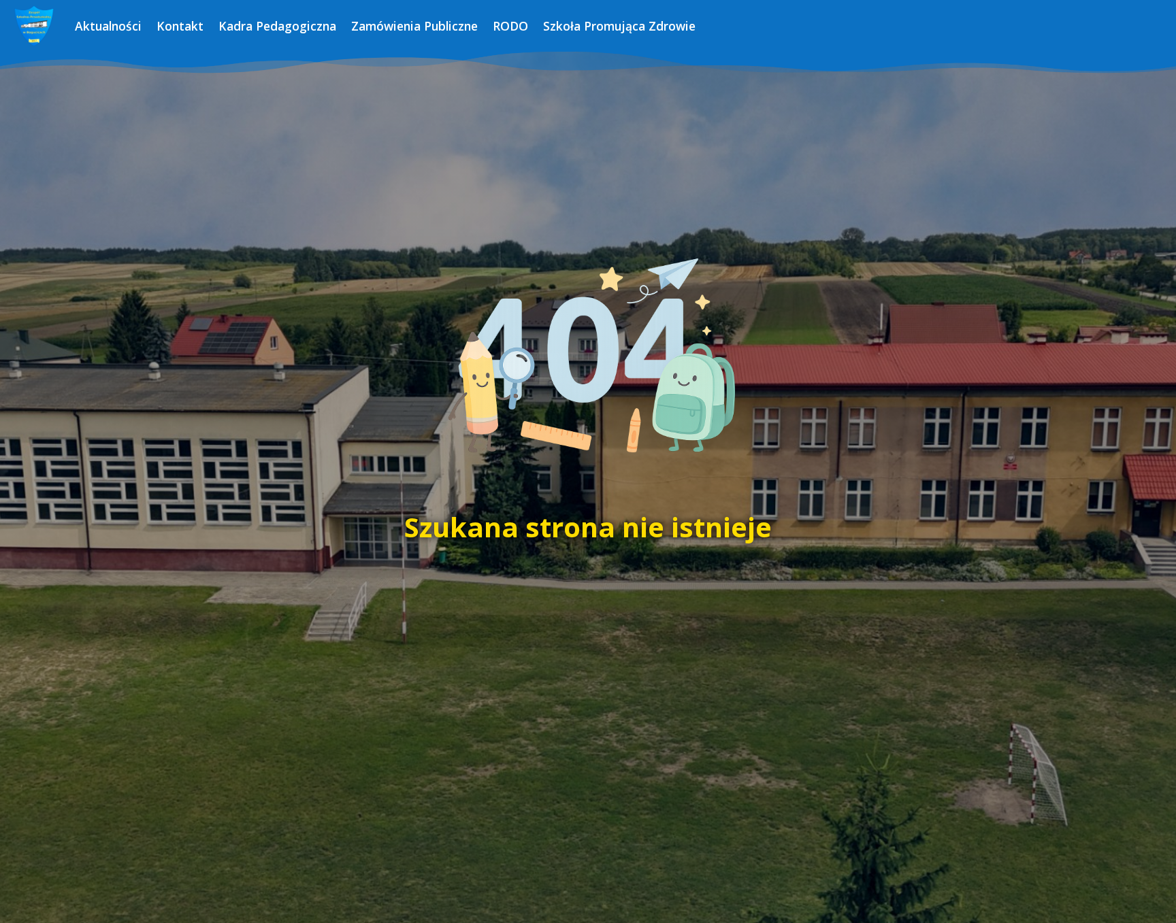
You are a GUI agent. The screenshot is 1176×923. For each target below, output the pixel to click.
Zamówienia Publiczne (414, 26)
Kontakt (180, 26)
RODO (510, 26)
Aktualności (108, 26)
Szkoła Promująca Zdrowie (619, 26)
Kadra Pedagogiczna (277, 26)
